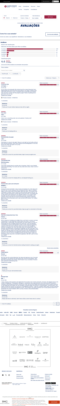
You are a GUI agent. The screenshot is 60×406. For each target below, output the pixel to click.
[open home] (2, 323)
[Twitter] (6, 375)
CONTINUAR (54, 402)
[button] (55, 1)
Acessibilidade (34, 9)
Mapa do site (47, 377)
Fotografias (26, 9)
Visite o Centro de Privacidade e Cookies (37, 378)
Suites (20, 6)
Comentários (47, 379)
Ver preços (50, 17)
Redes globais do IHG (35, 375)
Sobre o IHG (18, 374)
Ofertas (20, 9)
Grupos (38, 6)
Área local (33, 6)
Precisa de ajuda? (20, 378)
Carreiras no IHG (19, 376)
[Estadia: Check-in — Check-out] (11, 18)
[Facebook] (3, 375)
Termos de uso (34, 374)
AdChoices (47, 375)
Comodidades (26, 6)
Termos (16, 403)
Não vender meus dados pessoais (37, 380)
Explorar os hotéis (48, 374)
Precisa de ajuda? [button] (7, 1)
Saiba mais (48, 388)
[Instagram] (9, 375)
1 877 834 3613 (16, 384)
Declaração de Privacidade (26, 404)
